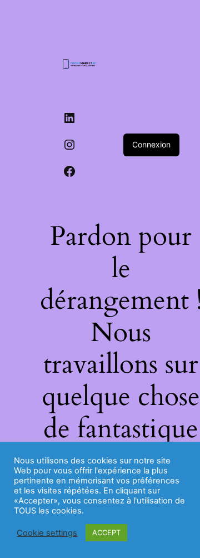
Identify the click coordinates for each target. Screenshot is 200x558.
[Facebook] (69, 171)
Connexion (151, 144)
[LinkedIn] (69, 118)
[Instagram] (69, 144)
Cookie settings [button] (47, 533)
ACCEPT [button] (106, 532)
